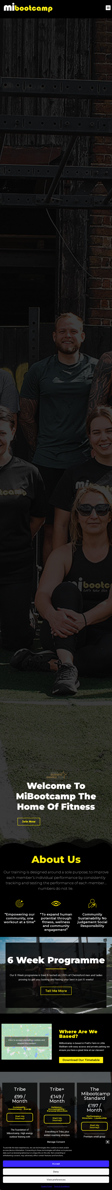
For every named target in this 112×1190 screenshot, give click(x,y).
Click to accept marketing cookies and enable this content (26, 1042)
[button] (107, 1141)
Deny (56, 1171)
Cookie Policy (46, 1186)
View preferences (56, 1179)
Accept (56, 1163)
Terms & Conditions (62, 1186)
